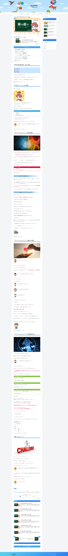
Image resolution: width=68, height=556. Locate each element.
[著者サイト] (20, 496)
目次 (26, 47)
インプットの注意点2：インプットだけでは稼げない (23, 55)
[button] (55, 16)
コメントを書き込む (27, 546)
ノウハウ (45, 44)
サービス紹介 (46, 42)
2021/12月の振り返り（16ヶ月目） (20, 49)
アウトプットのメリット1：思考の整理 (20, 52)
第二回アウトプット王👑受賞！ (19, 51)
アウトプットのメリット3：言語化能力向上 (21, 58)
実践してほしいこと (18, 60)
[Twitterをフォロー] (33, 496)
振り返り (15, 488)
